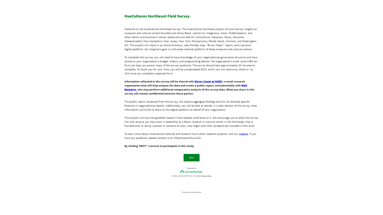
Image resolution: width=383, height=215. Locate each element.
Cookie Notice (195, 192)
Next (191, 157)
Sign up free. (206, 176)
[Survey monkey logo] (191, 172)
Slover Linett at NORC (208, 81)
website (243, 134)
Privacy (185, 192)
